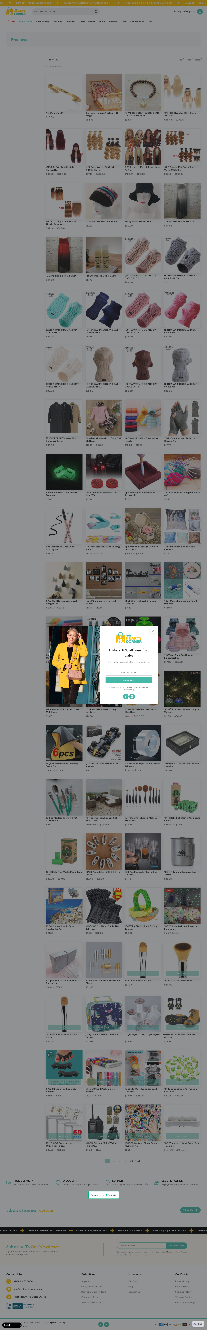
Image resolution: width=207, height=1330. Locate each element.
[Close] (153, 631)
